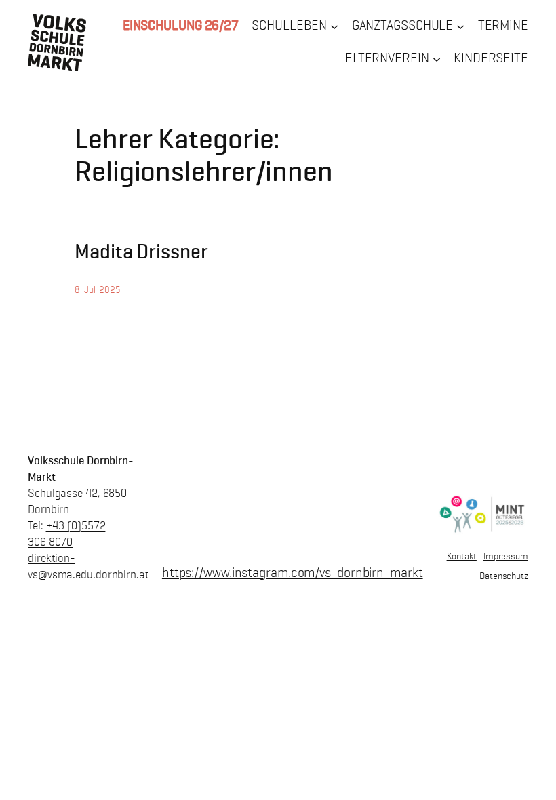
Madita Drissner (141, 251)
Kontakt (462, 556)
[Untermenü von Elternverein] (437, 58)
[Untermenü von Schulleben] (334, 26)
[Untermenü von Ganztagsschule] (460, 26)
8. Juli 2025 (98, 290)
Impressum (505, 556)
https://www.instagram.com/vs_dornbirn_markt (292, 572)
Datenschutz (503, 576)
